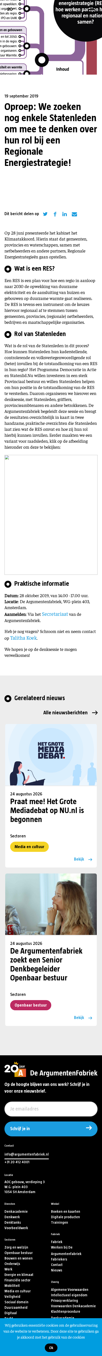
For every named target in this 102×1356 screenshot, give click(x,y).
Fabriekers (59, 1259)
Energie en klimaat (18, 1275)
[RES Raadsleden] (51, 514)
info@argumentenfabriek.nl (26, 1154)
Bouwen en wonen (18, 1258)
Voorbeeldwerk (16, 1228)
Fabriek (56, 1242)
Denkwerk (12, 1217)
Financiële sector (17, 1280)
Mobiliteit (12, 1286)
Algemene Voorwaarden (69, 1290)
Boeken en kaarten (65, 1211)
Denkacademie (16, 1211)
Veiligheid (12, 1297)
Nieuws (56, 1270)
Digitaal (10, 1313)
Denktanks (12, 1222)
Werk (8, 1269)
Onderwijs (12, 1264)
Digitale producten (65, 1217)
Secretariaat (55, 613)
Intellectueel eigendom (69, 1295)
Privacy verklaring (64, 1301)
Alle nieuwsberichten (65, 712)
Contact (57, 1265)
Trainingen (59, 1222)
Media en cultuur (29, 847)
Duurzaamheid (15, 1307)
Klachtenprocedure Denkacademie (65, 1315)
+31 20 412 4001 (16, 1162)
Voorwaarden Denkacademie (73, 1306)
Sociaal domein (16, 1302)
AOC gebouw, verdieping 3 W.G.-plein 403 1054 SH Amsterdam (24, 1187)
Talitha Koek (23, 637)
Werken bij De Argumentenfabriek (66, 1251)
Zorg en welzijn (16, 1247)
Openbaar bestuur (31, 1005)
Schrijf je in (20, 1129)
